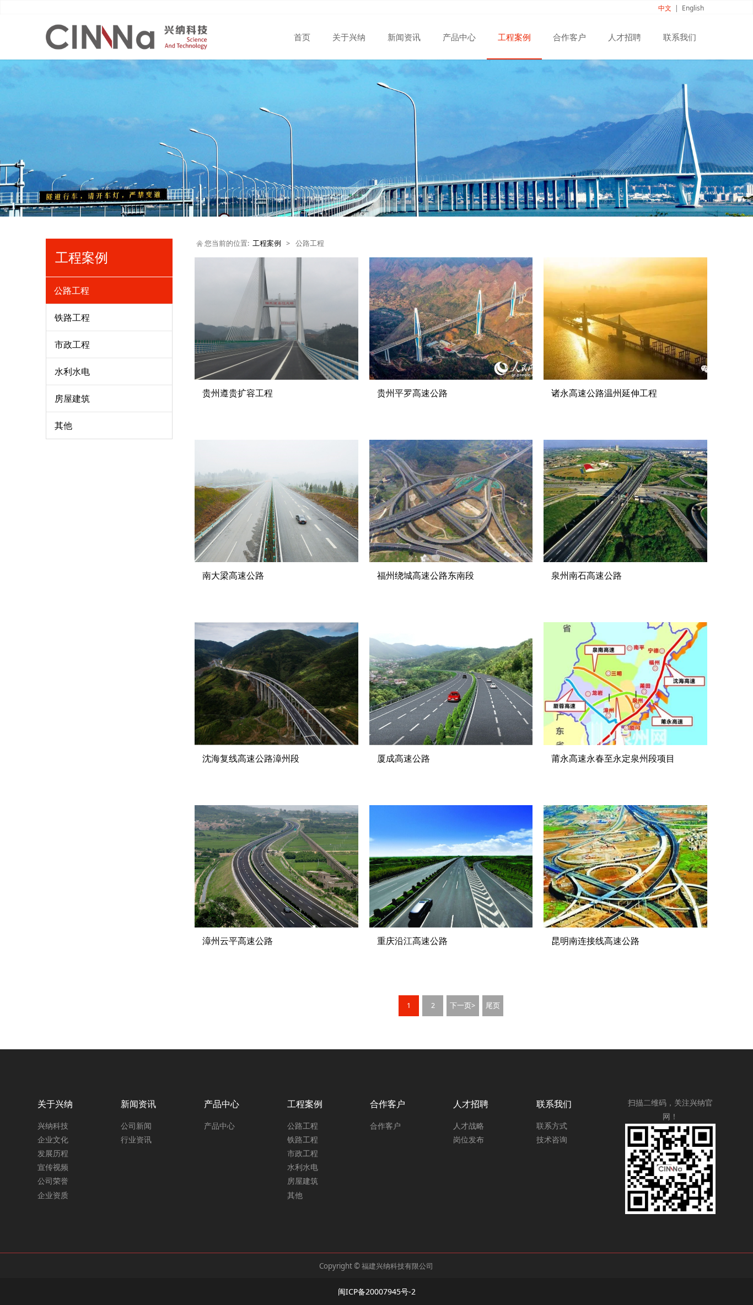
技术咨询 (551, 1139)
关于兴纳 (348, 36)
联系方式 (551, 1125)
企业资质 (52, 1195)
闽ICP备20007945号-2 (377, 1291)
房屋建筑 (72, 398)
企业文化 (52, 1139)
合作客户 (569, 36)
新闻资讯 (404, 36)
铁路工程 (72, 317)
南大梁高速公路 (233, 575)
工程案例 (514, 36)
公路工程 (71, 290)
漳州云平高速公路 (237, 941)
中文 (664, 8)
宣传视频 (52, 1167)
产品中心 (459, 36)
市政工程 (72, 344)
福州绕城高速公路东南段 (425, 575)
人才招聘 (624, 36)
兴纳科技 (52, 1125)
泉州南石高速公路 (586, 575)
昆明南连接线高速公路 (595, 941)
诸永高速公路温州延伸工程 (604, 393)
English (693, 8)
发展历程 (52, 1153)
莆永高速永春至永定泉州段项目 (613, 758)
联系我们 (679, 36)
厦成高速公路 (403, 758)
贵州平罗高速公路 (412, 393)
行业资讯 (136, 1139)
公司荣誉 (52, 1180)
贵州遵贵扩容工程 (237, 393)
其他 (63, 425)
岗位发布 (468, 1139)
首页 (302, 36)
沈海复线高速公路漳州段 (250, 758)
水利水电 (72, 371)
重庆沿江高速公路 (412, 941)
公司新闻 (136, 1125)
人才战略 (468, 1125)
